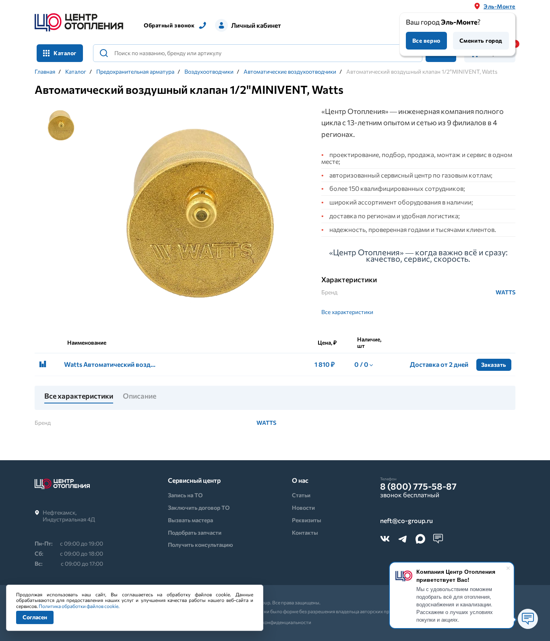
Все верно (426, 40)
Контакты (305, 532)
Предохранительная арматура (135, 71)
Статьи (301, 495)
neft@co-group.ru (406, 520)
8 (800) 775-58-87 (418, 486)
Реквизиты (306, 520)
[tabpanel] (198, 215)
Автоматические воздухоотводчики (290, 71)
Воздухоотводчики (209, 71)
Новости (303, 507)
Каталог (75, 71)
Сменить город (480, 40)
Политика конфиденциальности (275, 622)
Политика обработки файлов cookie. (79, 606)
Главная (45, 71)
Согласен (35, 617)
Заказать (494, 364)
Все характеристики (347, 311)
